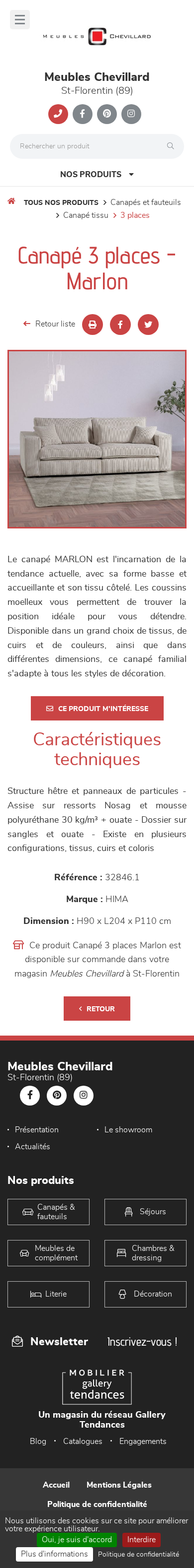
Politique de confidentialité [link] (138, 1554)
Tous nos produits (61, 202)
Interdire (141, 1540)
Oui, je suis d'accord (77, 1540)
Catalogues (82, 1441)
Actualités (32, 1147)
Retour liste (55, 324)
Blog (38, 1441)
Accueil (56, 1485)
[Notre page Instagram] (131, 114)
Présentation (37, 1130)
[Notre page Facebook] (83, 114)
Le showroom (128, 1130)
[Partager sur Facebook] (120, 324)
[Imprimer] (92, 324)
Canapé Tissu (85, 215)
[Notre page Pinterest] (107, 114)
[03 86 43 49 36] (58, 114)
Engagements (143, 1441)
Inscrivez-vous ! (142, 1341)
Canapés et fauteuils (145, 202)
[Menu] (20, 19)
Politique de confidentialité (97, 1504)
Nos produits (90, 175)
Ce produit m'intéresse (103, 709)
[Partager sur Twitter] (148, 324)
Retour (101, 1009)
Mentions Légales (119, 1485)
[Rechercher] (173, 146)
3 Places (135, 215)
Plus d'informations (54, 1554)
